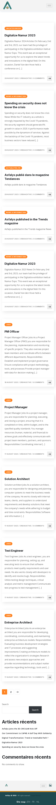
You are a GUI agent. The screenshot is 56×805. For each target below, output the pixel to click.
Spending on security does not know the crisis (25, 105)
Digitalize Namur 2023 (20, 35)
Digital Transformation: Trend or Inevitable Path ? (25, 738)
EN (29, 802)
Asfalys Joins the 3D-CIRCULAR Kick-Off (19, 728)
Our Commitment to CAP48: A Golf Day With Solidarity (27, 733)
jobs (8, 325)
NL (37, 802)
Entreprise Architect (18, 622)
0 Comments (38, 78)
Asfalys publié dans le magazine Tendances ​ (27, 176)
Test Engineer (14, 550)
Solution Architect (17, 479)
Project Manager (16, 407)
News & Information (16, 96)
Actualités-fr (13, 168)
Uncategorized (13, 28)
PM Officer (12, 331)
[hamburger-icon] (49, 5)
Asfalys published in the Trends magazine (26, 221)
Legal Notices (36, 795)
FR (33, 802)
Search (5, 704)
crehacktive (26, 78)
